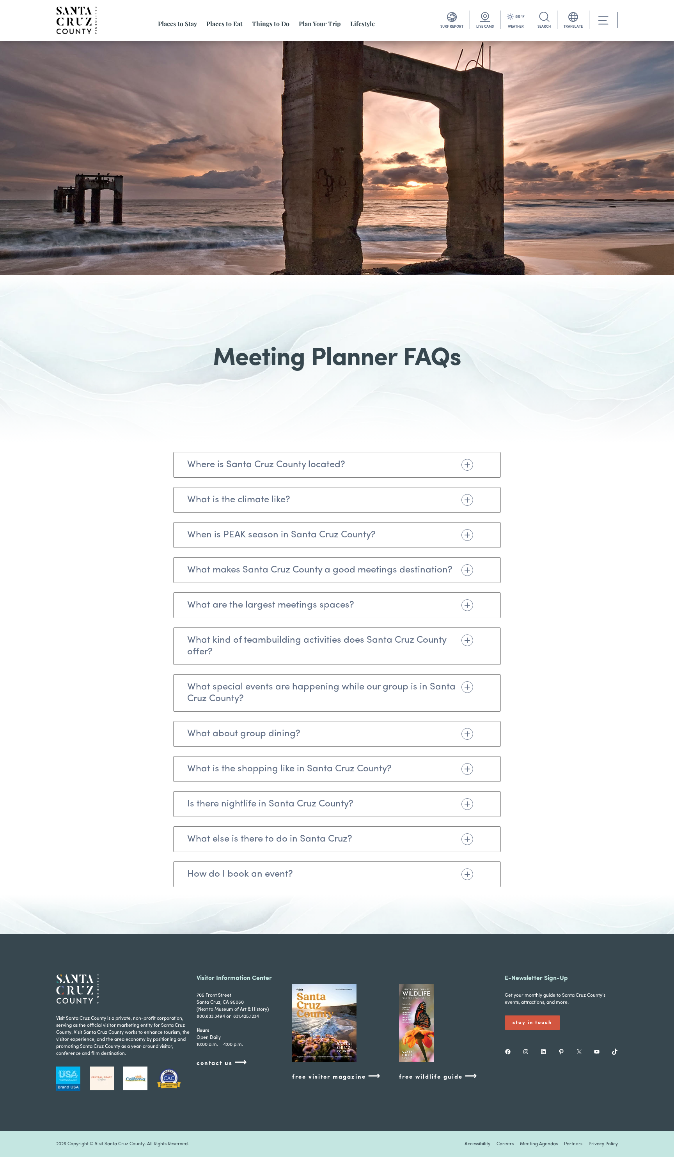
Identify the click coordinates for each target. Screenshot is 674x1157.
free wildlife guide (438, 1076)
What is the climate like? (238, 500)
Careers (505, 1144)
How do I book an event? (240, 874)
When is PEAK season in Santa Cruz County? (281, 535)
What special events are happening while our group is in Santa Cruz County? (321, 692)
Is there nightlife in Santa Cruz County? (270, 804)
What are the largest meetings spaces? (270, 605)
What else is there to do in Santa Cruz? (269, 839)
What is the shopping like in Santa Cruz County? (289, 769)
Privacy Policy (603, 1144)
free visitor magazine (336, 1076)
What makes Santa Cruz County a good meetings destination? (319, 570)
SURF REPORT (451, 26)
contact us (222, 1063)
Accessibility (477, 1144)
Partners (573, 1144)
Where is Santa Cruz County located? (266, 465)
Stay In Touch (532, 1022)
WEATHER (516, 26)
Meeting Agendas (539, 1144)
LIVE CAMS (485, 26)
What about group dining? (243, 734)
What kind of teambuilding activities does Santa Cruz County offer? (316, 646)
